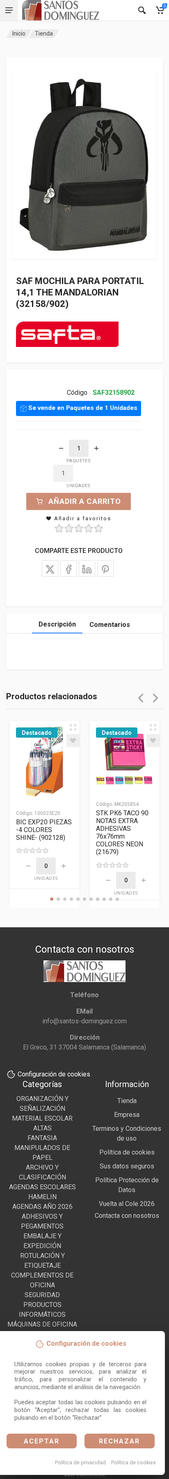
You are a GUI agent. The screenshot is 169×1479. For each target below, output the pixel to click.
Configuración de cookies (54, 1074)
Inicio (18, 33)
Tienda (44, 33)
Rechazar (119, 1441)
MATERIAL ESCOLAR (42, 1118)
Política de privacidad (80, 1462)
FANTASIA (42, 1138)
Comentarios (109, 625)
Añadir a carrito (84, 501)
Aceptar (41, 1441)
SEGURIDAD (42, 1295)
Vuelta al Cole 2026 (127, 1204)
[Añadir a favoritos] (73, 740)
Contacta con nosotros (127, 1215)
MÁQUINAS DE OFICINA (42, 1324)
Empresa (126, 1115)
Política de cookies (133, 1462)
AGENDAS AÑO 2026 (42, 1206)
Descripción (57, 624)
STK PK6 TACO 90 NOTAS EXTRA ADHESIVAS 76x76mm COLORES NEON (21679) (122, 832)
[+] (96, 448)
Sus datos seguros (127, 1166)
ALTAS (42, 1128)
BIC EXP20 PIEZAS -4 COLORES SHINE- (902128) (44, 829)
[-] (61, 448)
